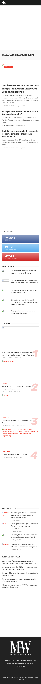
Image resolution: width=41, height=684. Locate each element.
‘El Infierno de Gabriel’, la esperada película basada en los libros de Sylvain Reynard (19, 354)
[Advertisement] (20, 29)
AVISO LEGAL (10, 661)
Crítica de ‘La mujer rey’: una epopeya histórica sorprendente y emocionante (24, 282)
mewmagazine (9, 106)
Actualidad (8, 66)
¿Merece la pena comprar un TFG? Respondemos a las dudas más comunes (19, 586)
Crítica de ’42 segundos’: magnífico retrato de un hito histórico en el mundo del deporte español (25, 302)
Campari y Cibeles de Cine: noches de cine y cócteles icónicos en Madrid (24, 536)
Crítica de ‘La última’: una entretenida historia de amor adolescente (24, 272)
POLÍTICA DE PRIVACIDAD (26, 661)
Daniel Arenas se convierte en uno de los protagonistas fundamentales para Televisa (20, 134)
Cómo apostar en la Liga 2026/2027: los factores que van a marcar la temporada (25, 526)
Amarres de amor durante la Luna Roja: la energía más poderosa (18, 387)
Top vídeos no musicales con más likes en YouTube (18, 421)
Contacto (29, 663)
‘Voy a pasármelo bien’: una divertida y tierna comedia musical (24, 312)
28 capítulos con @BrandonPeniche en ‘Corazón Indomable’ (20, 112)
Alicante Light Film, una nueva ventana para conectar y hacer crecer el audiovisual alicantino (24, 515)
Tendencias (6, 417)
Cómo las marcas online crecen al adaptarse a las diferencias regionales (24, 546)
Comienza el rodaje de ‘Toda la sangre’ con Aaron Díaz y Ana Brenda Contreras (20, 88)
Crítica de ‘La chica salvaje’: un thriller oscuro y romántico (24, 291)
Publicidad (20, 666)
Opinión (4, 383)
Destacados (6, 451)
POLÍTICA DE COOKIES (15, 663)
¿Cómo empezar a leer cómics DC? (16, 454)
